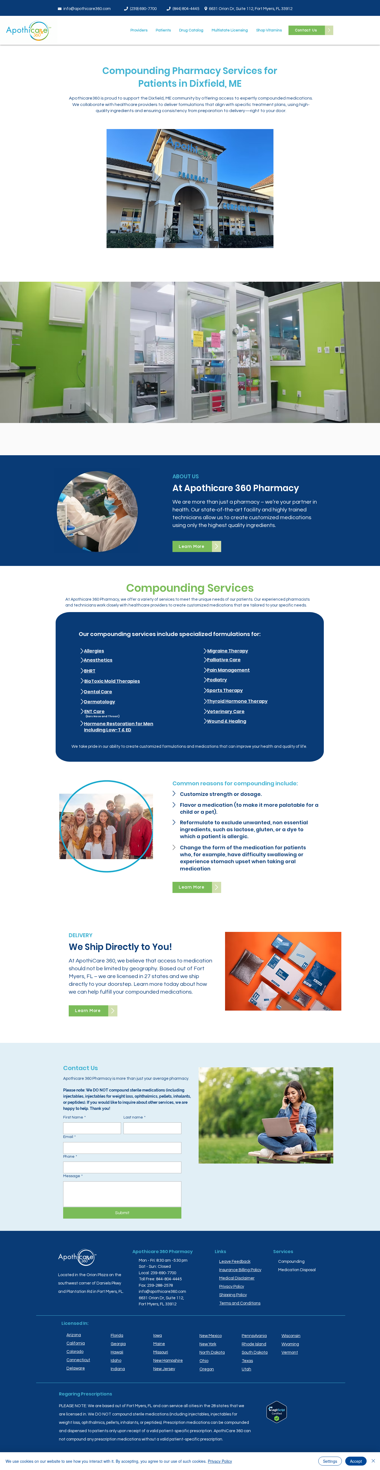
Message (73, 1176)
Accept (356, 1461)
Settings (330, 1461)
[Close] (373, 1461)
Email (69, 1137)
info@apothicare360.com (87, 9)
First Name (74, 1117)
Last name (134, 1117)
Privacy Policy (220, 1461)
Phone (70, 1157)
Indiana (118, 1369)
